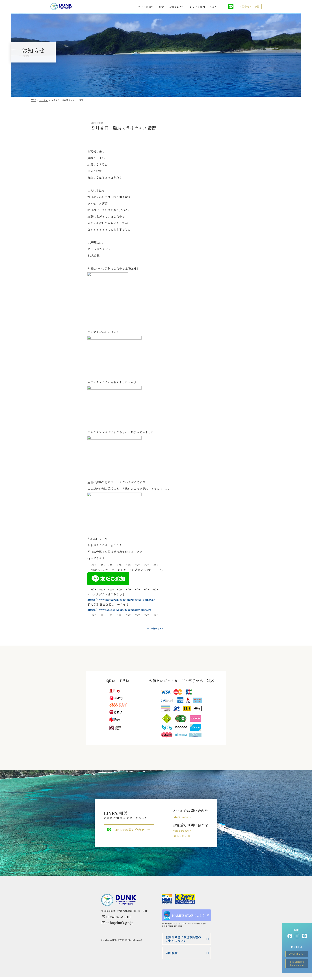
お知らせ (43, 100)
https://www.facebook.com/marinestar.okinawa (119, 609)
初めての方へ (176, 6)
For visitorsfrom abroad (297, 963)
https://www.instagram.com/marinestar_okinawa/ (121, 599)
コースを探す (145, 6)
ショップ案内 (197, 6)
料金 (161, 6)
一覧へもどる (157, 628)
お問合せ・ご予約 (249, 6)
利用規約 (171, 953)
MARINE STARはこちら (188, 915)
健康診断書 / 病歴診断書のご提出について (183, 939)
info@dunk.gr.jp (182, 816)
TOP (33, 100)
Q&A (213, 6)
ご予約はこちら (297, 954)
